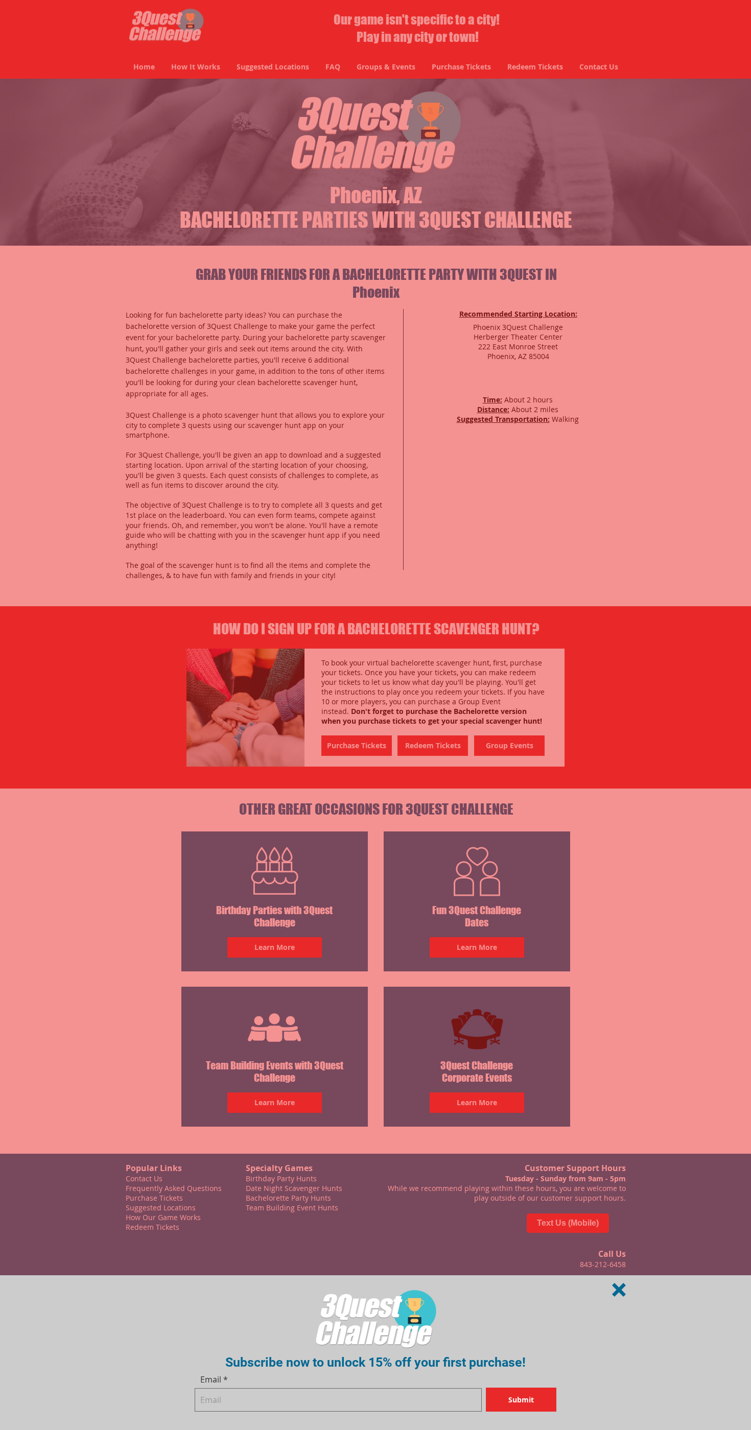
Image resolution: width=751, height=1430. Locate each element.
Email (210, 1379)
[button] (619, 1289)
